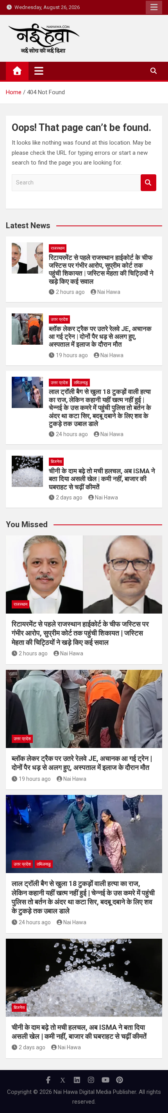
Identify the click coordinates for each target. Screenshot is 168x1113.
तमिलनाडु (81, 382)
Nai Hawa (108, 292)
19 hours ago (72, 355)
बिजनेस (56, 461)
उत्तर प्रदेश (59, 319)
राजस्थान (57, 248)
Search (148, 182)
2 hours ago (70, 292)
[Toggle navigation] (39, 71)
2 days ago (69, 497)
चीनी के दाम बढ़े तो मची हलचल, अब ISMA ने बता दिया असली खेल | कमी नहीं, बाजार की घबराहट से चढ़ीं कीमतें (102, 479)
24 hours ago (72, 434)
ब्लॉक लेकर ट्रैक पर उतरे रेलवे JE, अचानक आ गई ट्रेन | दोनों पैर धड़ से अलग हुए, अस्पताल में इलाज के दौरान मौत (100, 337)
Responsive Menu (154, 7)
